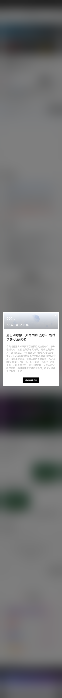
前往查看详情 (31, 380)
